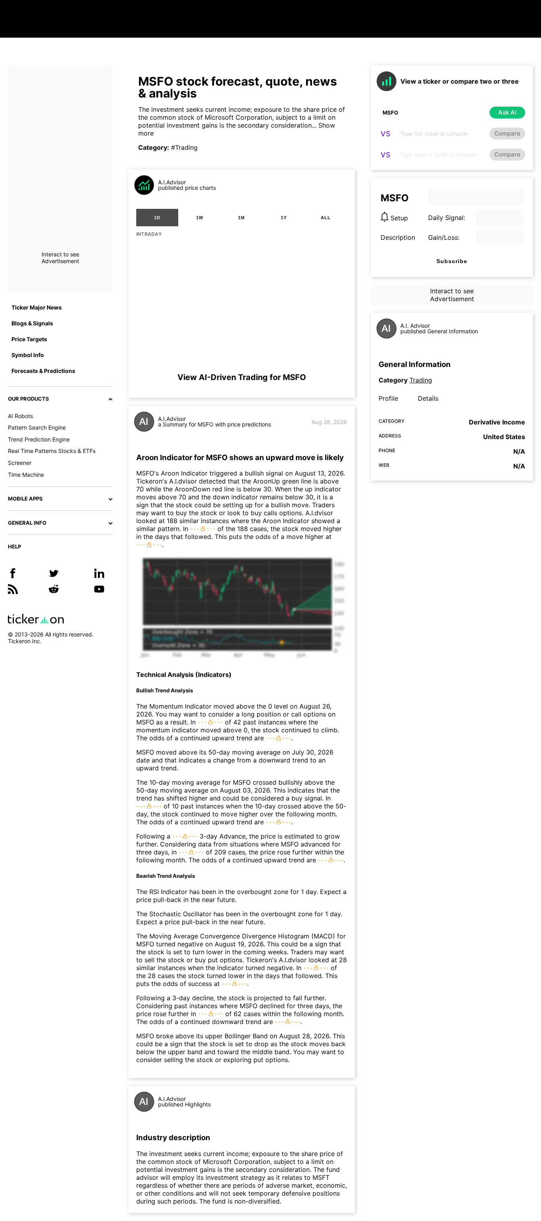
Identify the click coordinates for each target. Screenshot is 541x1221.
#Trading (184, 147)
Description (398, 237)
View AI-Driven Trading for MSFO (241, 377)
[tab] (157, 217)
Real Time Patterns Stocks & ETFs (51, 450)
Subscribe (451, 261)
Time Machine (26, 474)
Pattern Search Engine (37, 427)
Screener (19, 462)
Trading (421, 380)
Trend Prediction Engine (39, 439)
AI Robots (20, 416)
